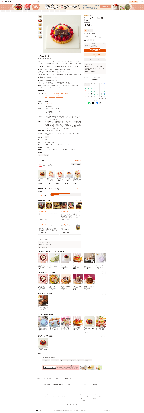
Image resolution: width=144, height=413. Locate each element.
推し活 (52, 11)
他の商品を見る (78, 160)
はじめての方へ (46, 392)
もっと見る (98, 314)
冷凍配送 (46, 137)
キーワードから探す (56, 394)
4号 (85, 30)
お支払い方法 (45, 388)
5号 (88, 30)
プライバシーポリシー (97, 392)
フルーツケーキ (59, 97)
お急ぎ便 (30, 11)
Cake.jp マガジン (82, 400)
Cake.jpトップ (39, 378)
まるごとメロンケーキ (53, 265)
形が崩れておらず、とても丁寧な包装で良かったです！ (48, 214)
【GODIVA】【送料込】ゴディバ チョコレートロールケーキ (43, 308)
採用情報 (94, 398)
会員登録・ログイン (133, 1)
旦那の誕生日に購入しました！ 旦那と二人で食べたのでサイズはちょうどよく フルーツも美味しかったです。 (68, 227)
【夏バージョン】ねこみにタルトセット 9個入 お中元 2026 (54, 329)
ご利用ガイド (45, 396)
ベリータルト (72, 360)
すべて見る (79, 188)
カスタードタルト (56, 95)
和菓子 (57, 11)
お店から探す (55, 390)
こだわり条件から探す (57, 392)
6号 (91, 30)
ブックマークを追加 (95, 59)
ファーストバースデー (72, 392)
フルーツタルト (56, 93)
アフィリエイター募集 (97, 396)
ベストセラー (41, 155)
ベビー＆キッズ (37, 11)
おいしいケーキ (88, 360)
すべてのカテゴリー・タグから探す (59, 396)
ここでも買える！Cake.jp (84, 396)
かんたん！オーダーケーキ (72, 390)
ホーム (3, 11)
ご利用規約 (95, 394)
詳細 (104, 43)
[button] (40, 52)
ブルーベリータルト (64, 93)
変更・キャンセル (46, 390)
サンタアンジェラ (87, 22)
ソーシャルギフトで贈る (95, 54)
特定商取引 (95, 390)
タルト (50, 93)
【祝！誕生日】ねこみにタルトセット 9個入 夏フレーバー (66, 329)
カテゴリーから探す (56, 388)
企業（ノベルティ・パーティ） (85, 390)
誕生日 (8, 11)
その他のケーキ (52, 97)
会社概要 (94, 388)
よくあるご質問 (46, 394)
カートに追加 (95, 50)
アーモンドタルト (56, 98)
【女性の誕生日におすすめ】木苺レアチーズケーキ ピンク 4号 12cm (42, 266)
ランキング (19, 11)
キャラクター (62, 11)
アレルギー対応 (45, 11)
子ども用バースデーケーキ (72, 394)
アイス (25, 11)
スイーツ (13, 11)
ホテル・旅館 (82, 388)
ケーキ (46, 93)
